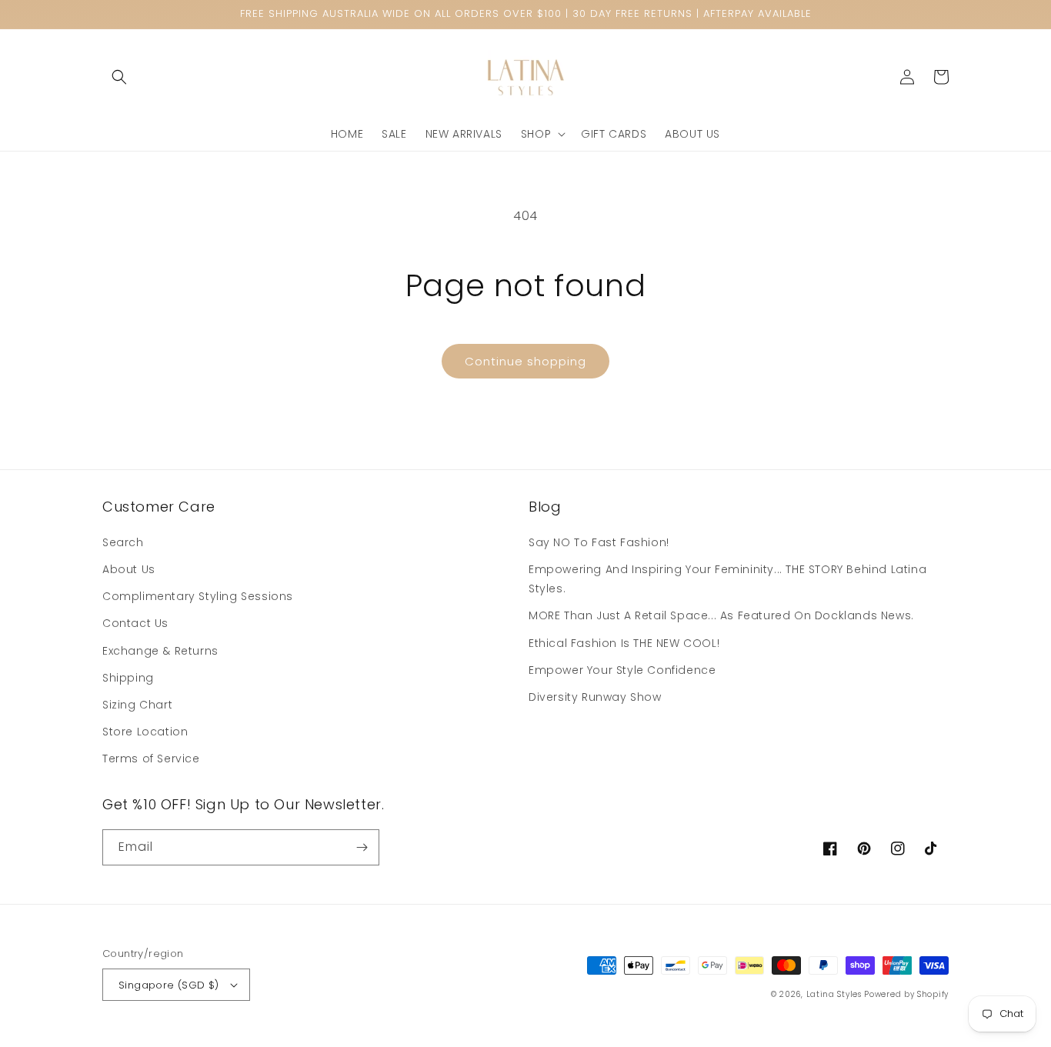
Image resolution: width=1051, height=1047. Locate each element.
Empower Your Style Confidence (622, 670)
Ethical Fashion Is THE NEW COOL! (624, 643)
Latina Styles (834, 994)
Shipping (128, 677)
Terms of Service (151, 758)
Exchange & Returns (160, 651)
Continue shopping (525, 361)
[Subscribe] (362, 847)
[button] (119, 77)
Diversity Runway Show (595, 697)
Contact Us (135, 623)
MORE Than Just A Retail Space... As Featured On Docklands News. (721, 615)
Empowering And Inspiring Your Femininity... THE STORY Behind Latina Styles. (727, 579)
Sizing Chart (137, 704)
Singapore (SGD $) (168, 985)
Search (123, 542)
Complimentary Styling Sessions (197, 596)
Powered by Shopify (906, 994)
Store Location (145, 731)
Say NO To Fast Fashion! (599, 542)
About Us (128, 569)
